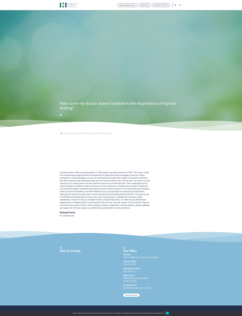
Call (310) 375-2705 (160, 5)
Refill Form (145, 5)
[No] (240, 313)
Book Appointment (131, 295)
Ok (167, 313)
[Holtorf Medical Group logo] (69, 5)
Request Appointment (127, 5)
